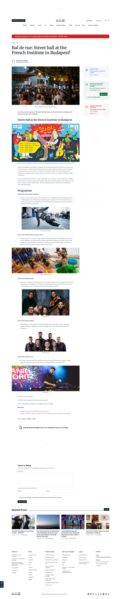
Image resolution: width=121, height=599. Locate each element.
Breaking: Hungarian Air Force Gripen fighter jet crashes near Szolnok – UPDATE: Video (41, 36)
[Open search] (105, 20)
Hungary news (32, 555)
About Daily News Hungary (16, 555)
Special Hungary (61, 25)
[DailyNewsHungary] (60, 20)
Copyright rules (83, 555)
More (83, 25)
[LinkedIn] (88, 594)
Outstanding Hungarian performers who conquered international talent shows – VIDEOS (70, 533)
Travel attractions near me (51, 563)
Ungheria (31, 577)
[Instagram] (93, 594)
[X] (96, 594)
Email (48, 491)
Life (45, 25)
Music (34, 418)
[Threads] (108, 594)
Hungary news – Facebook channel (67, 571)
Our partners (15, 567)
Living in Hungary (93, 25)
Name (20, 491)
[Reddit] (106, 594)
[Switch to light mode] (108, 21)
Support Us (98, 20)
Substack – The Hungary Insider (68, 567)
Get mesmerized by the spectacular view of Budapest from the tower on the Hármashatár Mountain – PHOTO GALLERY (48, 533)
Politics (25, 25)
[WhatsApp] (101, 594)
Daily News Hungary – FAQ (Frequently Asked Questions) (18, 564)
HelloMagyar (89, 20)
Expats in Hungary (50, 570)
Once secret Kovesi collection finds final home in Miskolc (97, 532)
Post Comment (22, 501)
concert (23, 418)
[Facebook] (91, 594)
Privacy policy (82, 557)
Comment (21, 471)
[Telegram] (103, 594)
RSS (63, 564)
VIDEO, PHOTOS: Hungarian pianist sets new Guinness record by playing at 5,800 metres (45, 413)
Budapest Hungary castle (52, 582)
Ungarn (30, 574)
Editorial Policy (83, 560)
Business (32, 25)
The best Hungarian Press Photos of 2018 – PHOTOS (23, 532)
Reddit (64, 562)
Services (77, 25)
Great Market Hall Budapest (50, 579)
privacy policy (96, 97)
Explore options (94, 74)
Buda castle (48, 585)
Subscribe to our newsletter (19, 20)
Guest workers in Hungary (49, 566)
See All (106, 509)
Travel (39, 25)
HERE (40, 403)
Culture (51, 25)
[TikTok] (98, 594)
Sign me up (103, 94)
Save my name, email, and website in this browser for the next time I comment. (40, 497)
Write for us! (15, 570)
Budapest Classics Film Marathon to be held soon (34, 411)
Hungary (29, 418)
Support (14, 572)
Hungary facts (49, 572)
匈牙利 (30, 579)
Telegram (64, 560)
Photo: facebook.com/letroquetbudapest (46, 107)
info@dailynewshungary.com (103, 557)
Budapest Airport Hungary (49, 575)
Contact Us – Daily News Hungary (18, 559)
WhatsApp (65, 557)
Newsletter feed (66, 555)
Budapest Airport (49, 557)
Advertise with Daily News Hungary (84, 563)
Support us (92, 113)
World (70, 25)
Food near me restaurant (52, 560)
